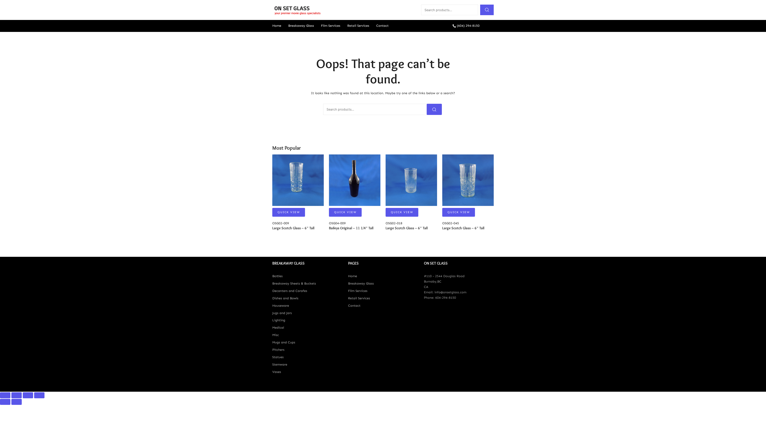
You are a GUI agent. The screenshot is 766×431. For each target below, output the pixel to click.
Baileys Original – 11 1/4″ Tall (351, 228)
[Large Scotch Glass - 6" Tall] (298, 180)
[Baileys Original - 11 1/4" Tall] (354, 180)
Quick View (288, 212)
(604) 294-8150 (468, 26)
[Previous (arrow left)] (5, 402)
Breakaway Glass (301, 26)
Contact (382, 26)
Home (276, 26)
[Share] (16, 395)
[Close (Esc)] (5, 395)
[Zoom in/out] (39, 395)
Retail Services (358, 26)
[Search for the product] (487, 10)
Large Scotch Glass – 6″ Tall (293, 228)
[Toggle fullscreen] (28, 395)
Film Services (330, 26)
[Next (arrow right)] (16, 402)
